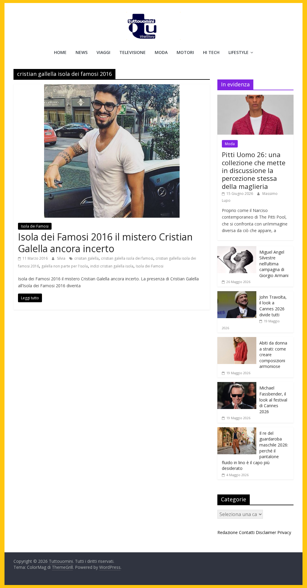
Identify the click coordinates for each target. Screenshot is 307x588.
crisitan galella (86, 258)
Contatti (247, 532)
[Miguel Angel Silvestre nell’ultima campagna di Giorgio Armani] (236, 249)
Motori (185, 52)
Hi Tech (211, 52)
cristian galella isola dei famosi (127, 258)
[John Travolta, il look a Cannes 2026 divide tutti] (236, 294)
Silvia (61, 258)
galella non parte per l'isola (64, 266)
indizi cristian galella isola (111, 266)
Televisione (132, 52)
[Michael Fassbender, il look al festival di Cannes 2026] (236, 385)
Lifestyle (238, 52)
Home (60, 52)
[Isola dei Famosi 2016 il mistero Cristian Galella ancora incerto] (112, 88)
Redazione (227, 532)
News (82, 52)
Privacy (284, 532)
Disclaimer (266, 532)
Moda (161, 52)
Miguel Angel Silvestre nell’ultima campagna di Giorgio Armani (273, 263)
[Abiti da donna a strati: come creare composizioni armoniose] (236, 340)
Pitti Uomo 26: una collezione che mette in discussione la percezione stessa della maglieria (253, 170)
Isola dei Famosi (35, 226)
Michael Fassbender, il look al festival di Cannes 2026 (273, 399)
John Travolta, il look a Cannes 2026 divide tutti (273, 306)
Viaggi (103, 52)
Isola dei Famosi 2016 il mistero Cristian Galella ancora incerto (105, 242)
